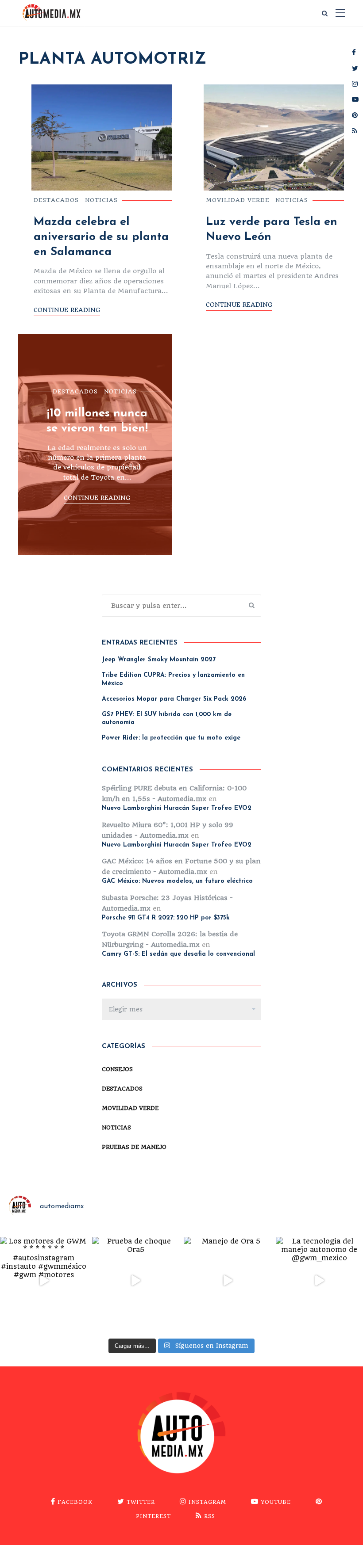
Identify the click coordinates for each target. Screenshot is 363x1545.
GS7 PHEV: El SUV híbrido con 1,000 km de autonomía (167, 718)
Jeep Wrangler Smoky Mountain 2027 (159, 659)
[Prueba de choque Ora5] (136, 1280)
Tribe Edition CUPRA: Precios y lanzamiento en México (173, 679)
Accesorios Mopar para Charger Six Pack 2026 (174, 699)
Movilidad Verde (237, 200)
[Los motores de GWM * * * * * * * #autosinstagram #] (44, 1280)
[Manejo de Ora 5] (227, 1280)
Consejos (117, 1069)
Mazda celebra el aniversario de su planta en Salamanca (101, 237)
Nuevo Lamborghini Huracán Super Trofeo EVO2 (176, 808)
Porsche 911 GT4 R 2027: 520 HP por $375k (166, 918)
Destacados (56, 200)
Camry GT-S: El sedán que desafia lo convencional (178, 954)
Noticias (101, 200)
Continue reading (67, 309)
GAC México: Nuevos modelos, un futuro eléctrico (177, 881)
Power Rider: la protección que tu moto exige (171, 738)
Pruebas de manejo (134, 1147)
